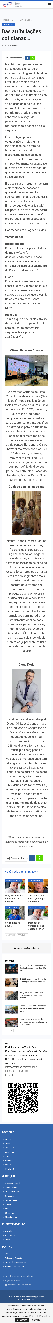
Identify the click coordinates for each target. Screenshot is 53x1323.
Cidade (8, 1139)
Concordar (22, 1320)
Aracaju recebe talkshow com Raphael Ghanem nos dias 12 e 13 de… (33, 968)
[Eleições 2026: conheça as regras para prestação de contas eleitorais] (11, 996)
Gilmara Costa (8, 24)
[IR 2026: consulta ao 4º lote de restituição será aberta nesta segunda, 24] (11, 982)
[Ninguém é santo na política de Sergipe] (15, 886)
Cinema (8, 1240)
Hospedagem (11, 1187)
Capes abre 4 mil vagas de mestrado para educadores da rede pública (33, 1022)
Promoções (10, 1235)
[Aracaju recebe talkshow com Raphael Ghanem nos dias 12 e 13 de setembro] (11, 969)
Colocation (9, 1196)
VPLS (7, 1209)
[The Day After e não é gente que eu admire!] (38, 886)
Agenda (8, 1231)
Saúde (8, 1165)
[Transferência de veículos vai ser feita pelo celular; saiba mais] (11, 1009)
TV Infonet (9, 1169)
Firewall (8, 1204)
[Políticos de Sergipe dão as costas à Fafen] (38, 913)
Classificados (11, 1217)
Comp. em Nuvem (12, 1191)
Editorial (8, 1254)
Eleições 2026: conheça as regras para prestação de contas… (31, 995)
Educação (9, 1148)
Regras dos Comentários (15, 1262)
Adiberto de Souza (13, 880)
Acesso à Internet (12, 1183)
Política (8, 1160)
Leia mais (35, 1320)
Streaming (9, 1213)
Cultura (8, 1143)
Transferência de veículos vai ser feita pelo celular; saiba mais (33, 1008)
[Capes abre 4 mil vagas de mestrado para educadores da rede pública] (11, 1022)
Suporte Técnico (12, 1200)
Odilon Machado (36, 880)
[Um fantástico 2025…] (15, 913)
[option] (26, 996)
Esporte (8, 1156)
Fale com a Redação (14, 1258)
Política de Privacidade (14, 1266)
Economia (9, 1152)
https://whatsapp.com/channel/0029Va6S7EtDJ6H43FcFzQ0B (21, 1071)
